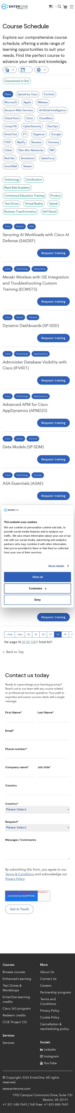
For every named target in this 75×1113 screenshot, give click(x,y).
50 (28, 642)
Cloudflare (46, 118)
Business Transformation (20, 211)
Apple (27, 102)
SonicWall (10, 166)
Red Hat (9, 158)
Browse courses (14, 972)
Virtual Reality (34, 203)
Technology (11, 179)
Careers (45, 986)
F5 (25, 134)
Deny (37, 599)
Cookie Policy (49, 1017)
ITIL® (7, 142)
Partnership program (55, 992)
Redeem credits (14, 1015)
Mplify (21, 142)
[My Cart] (65, 6)
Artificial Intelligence (52, 110)
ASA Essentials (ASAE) (23, 483)
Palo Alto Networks (30, 150)
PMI (52, 150)
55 (36, 634)
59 (65, 634)
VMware (42, 102)
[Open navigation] (71, 6)
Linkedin (50, 1049)
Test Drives (11, 203)
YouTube (50, 1063)
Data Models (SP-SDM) (23, 446)
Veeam (27, 166)
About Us (47, 972)
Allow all (37, 576)
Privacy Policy (14, 879)
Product (56, 195)
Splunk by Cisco (28, 94)
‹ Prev (19, 634)
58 (58, 634)
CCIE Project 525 (15, 1022)
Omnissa (53, 142)
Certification (34, 179)
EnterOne (10, 134)
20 (23, 642)
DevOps (52, 126)
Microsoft (10, 102)
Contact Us (48, 979)
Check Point (12, 118)
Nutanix (36, 142)
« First (9, 634)
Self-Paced (49, 211)
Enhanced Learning (17, 979)
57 (50, 634)
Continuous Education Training (24, 195)
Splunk (53, 203)
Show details (56, 565)
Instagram (51, 1056)
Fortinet (49, 94)
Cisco (7, 94)
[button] (53, 6)
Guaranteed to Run (16, 81)
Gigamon (39, 134)
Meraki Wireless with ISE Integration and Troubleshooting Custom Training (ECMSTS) (36, 283)
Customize (35, 588)
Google (56, 134)
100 (33, 642)
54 (28, 634)
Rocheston (28, 158)
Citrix (29, 118)
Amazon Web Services (18, 110)
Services (8, 1043)
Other (8, 150)
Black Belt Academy (17, 187)
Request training (53, 253)
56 (43, 634)
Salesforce (47, 158)
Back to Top (15, 652)
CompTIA (10, 126)
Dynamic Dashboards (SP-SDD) (31, 325)
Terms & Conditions (19, 874)
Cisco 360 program (17, 1008)
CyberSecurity (32, 126)
